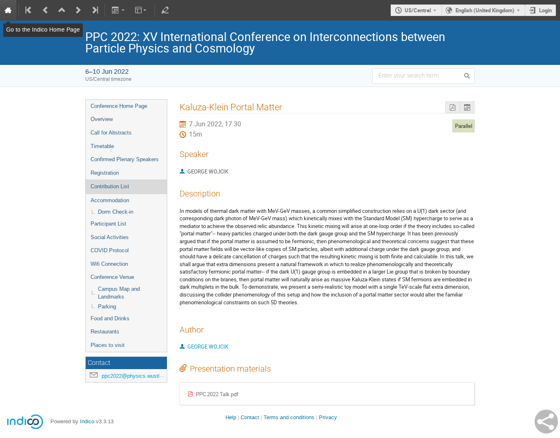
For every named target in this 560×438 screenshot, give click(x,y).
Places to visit (108, 345)
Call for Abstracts (111, 133)
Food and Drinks (110, 318)
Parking (107, 306)
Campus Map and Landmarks (119, 293)
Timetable (102, 146)
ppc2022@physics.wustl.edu (136, 375)
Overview (102, 119)
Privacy (328, 417)
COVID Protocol (110, 250)
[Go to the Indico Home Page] (8, 10)
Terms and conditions (289, 417)
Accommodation (110, 200)
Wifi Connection (109, 264)
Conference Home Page (119, 106)
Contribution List (110, 186)
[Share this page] (546, 421)
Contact (250, 417)
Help (230, 417)
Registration (105, 173)
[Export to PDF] (452, 107)
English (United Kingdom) (484, 10)
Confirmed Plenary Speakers (125, 159)
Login (545, 10)
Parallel (463, 126)
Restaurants (105, 331)
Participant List (108, 224)
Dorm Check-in (115, 212)
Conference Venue (112, 277)
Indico (87, 421)
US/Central (418, 10)
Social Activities (110, 237)
